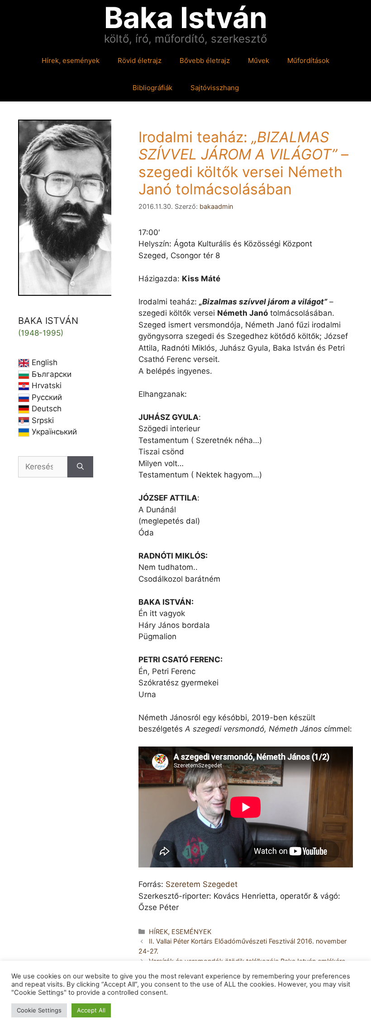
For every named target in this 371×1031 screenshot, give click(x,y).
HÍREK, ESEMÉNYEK (180, 931)
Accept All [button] (91, 1010)
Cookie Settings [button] (39, 1010)
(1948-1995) (40, 332)
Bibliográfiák (152, 87)
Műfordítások (308, 60)
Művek (258, 60)
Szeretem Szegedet (202, 884)
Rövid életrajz (140, 60)
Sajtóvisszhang (214, 87)
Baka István (185, 17)
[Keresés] (80, 467)
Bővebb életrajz (205, 60)
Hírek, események (71, 60)
